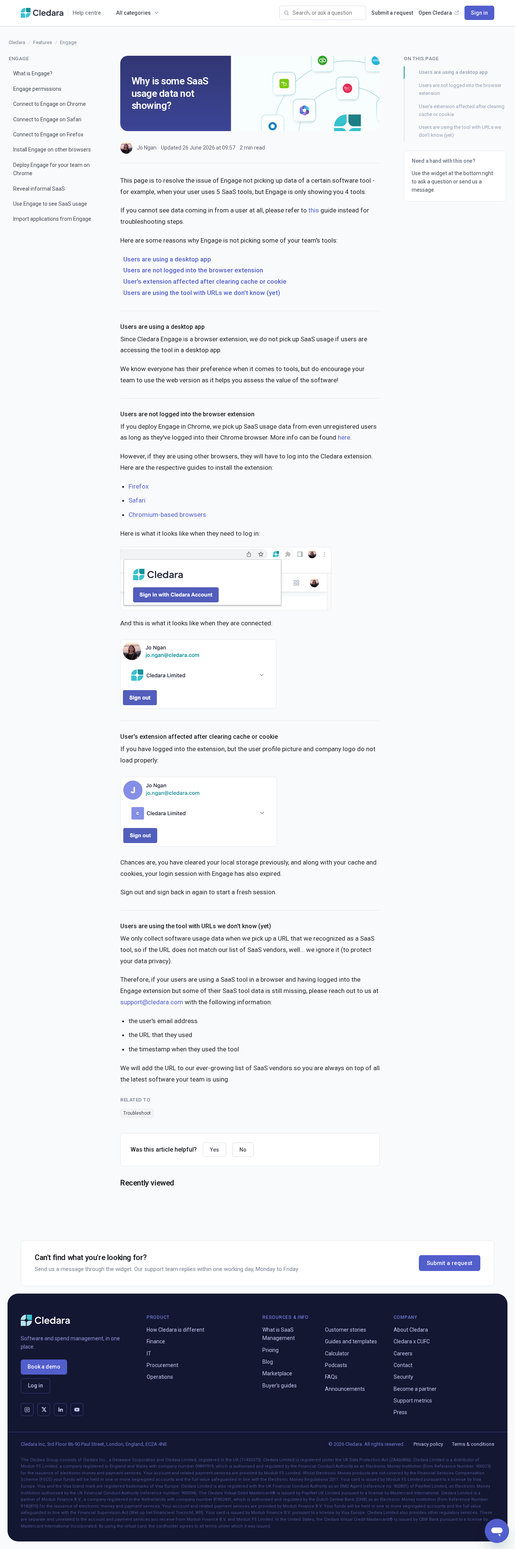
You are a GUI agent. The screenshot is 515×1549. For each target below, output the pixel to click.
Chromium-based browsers (167, 514)
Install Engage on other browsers (52, 150)
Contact (403, 1365)
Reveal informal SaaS (39, 188)
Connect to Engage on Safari (47, 119)
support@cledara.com (151, 1002)
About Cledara (411, 1330)
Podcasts (336, 1365)
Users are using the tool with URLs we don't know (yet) (201, 292)
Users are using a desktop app (167, 259)
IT (149, 1353)
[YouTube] (77, 1409)
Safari (137, 500)
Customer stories (345, 1330)
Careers (403, 1353)
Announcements (345, 1389)
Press (400, 1412)
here (344, 437)
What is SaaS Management (278, 1334)
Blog (267, 1362)
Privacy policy (428, 1444)
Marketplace (277, 1373)
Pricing (270, 1350)
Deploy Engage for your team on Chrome (51, 169)
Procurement (162, 1365)
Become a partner (415, 1389)
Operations (160, 1377)
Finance (156, 1341)
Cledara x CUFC (412, 1341)
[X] (43, 1409)
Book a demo (44, 1367)
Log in (35, 1385)
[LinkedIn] (60, 1409)
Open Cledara (435, 13)
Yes (214, 1150)
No (243, 1150)
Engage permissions (37, 89)
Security (403, 1377)
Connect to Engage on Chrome (49, 104)
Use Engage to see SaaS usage (50, 204)
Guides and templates (351, 1341)
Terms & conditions (473, 1444)
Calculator (337, 1353)
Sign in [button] (479, 13)
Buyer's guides (279, 1385)
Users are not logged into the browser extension (193, 270)
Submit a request (392, 13)
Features (42, 42)
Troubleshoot (137, 1113)
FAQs (331, 1377)
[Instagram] (27, 1409)
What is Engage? (32, 73)
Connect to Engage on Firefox (48, 134)
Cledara (17, 42)
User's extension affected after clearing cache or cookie (205, 281)
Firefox (139, 486)
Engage (68, 42)
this (313, 210)
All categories (133, 13)
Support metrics (413, 1401)
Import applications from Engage (52, 219)
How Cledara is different (175, 1330)
